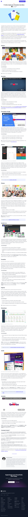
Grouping (2, 506)
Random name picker (3, 509)
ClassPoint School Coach (17, 503)
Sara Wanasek (10, 457)
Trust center (22, 509)
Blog (8, 502)
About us (22, 499)
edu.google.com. (14, 141)
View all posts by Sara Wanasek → (10, 466)
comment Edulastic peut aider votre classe (17, 347)
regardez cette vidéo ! (13, 179)
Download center (10, 499)
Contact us (22, 502)
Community (16, 499)
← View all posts (14, 453)
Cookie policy (23, 506)
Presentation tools (3, 502)
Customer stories (9, 503)
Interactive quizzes (3, 499)
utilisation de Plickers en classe (14, 219)
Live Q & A (2, 505)
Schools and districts (10, 506)
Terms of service (23, 505)
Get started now (22, 1)
